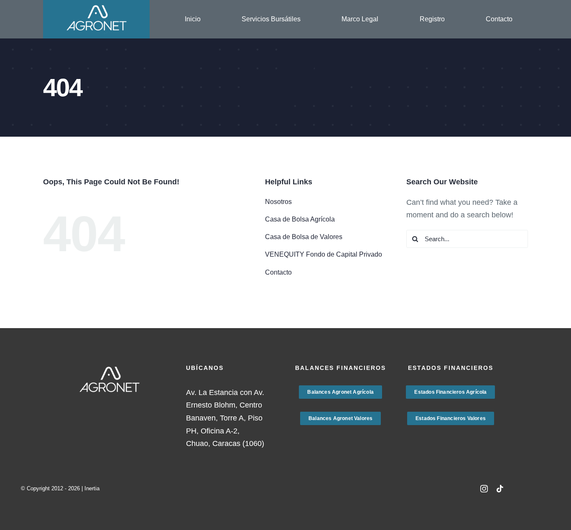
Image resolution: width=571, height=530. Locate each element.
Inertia (91, 488)
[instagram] (484, 488)
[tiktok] (500, 488)
